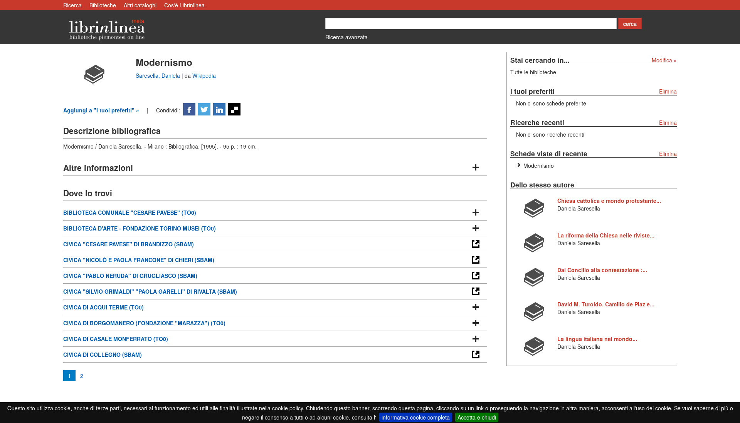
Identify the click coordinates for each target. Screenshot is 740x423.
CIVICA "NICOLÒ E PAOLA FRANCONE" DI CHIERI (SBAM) (138, 260)
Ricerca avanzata (346, 37)
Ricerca (72, 5)
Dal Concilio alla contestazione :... (602, 270)
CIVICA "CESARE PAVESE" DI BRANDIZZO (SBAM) (128, 244)
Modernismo (538, 165)
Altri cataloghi (140, 5)
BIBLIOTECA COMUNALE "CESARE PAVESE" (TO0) (129, 212)
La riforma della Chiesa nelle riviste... (605, 235)
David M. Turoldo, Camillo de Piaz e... (605, 304)
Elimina (668, 91)
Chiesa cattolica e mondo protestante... (609, 200)
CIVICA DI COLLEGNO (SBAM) (102, 354)
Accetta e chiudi (476, 417)
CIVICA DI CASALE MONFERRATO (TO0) (115, 339)
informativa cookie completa (416, 417)
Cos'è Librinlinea (184, 5)
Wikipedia (204, 75)
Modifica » (664, 60)
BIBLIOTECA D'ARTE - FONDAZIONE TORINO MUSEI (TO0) (139, 228)
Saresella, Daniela (159, 75)
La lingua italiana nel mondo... (597, 339)
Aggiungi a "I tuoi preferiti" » (101, 110)
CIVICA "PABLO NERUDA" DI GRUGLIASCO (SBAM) (130, 275)
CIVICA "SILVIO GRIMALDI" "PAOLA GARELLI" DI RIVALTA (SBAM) (150, 291)
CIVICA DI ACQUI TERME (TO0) (103, 307)
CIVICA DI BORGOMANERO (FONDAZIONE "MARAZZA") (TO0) (144, 323)
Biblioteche (102, 5)
